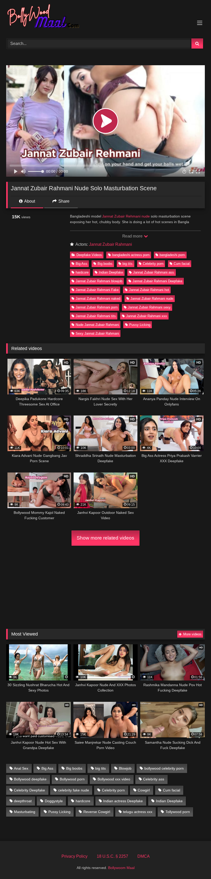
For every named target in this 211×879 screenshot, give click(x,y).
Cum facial (182, 264)
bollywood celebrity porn (164, 768)
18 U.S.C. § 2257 (112, 856)
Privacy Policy (74, 856)
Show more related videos (105, 538)
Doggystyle (54, 801)
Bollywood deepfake (30, 779)
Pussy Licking (139, 325)
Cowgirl (144, 790)
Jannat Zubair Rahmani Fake (97, 290)
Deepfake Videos (89, 255)
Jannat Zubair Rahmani (110, 244)
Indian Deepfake (111, 272)
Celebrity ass (153, 779)
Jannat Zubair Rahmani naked (98, 298)
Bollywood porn (72, 779)
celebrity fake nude (73, 790)
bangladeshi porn (172, 255)
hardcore (82, 272)
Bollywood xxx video (114, 779)
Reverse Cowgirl (96, 812)
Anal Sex (21, 768)
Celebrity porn (153, 264)
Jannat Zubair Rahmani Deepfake (157, 281)
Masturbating (24, 812)
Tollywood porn (177, 812)
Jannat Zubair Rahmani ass (153, 272)
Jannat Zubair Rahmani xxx (146, 316)
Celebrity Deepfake (29, 790)
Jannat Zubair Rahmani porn (97, 307)
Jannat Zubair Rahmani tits (96, 316)
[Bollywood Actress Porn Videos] (105, 17)
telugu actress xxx (137, 812)
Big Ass (81, 264)
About (29, 201)
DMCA (143, 856)
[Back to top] (195, 864)
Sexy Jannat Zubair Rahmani (97, 333)
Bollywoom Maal (121, 868)
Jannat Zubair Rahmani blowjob (99, 281)
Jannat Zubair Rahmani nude (151, 298)
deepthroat (23, 801)
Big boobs (105, 264)
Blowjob (125, 768)
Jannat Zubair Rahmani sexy (149, 307)
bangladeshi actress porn (131, 255)
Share (63, 201)
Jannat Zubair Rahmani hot (149, 290)
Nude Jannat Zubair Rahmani (97, 325)
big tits (127, 264)
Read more (132, 236)
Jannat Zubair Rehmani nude (126, 216)
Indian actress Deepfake (123, 801)
